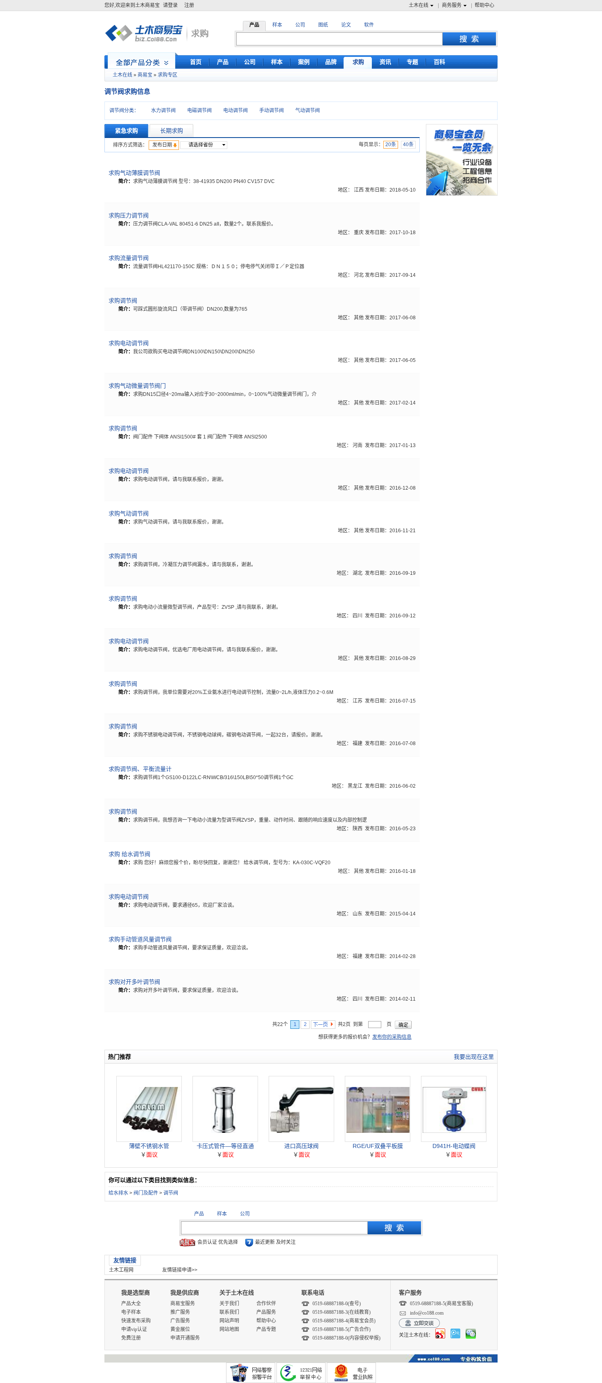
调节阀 (170, 1193)
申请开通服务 (185, 1338)
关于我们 (229, 1303)
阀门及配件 (146, 1193)
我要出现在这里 (474, 1056)
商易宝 (145, 75)
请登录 (170, 5)
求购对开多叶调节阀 (134, 981)
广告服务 (180, 1321)
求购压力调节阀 (129, 215)
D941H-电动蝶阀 (453, 1146)
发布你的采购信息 (392, 1037)
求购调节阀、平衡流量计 (140, 769)
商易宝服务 (182, 1303)
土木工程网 (121, 1270)
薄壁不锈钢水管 (149, 1146)
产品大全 (131, 1303)
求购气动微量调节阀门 (137, 385)
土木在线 (418, 5)
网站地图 (229, 1329)
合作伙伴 (266, 1303)
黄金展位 (180, 1329)
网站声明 (229, 1321)
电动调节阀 (235, 110)
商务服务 (452, 5)
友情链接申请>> (179, 1270)
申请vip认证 (134, 1329)
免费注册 (131, 1338)
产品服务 (266, 1312)
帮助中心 (484, 5)
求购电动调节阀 (129, 343)
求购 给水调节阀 (129, 854)
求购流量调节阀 (129, 258)
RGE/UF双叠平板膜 (378, 1146)
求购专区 (167, 75)
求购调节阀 (123, 300)
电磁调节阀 (199, 110)
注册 (189, 5)
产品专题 (266, 1329)
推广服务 (180, 1312)
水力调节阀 (163, 110)
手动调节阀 (271, 110)
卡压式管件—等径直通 (225, 1146)
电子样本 (131, 1312)
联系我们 (229, 1312)
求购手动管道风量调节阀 (140, 939)
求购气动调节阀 (129, 513)
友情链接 (124, 1260)
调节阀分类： (124, 110)
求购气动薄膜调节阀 (134, 172)
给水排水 (118, 1193)
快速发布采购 (136, 1321)
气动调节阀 (307, 110)
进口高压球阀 (301, 1146)
